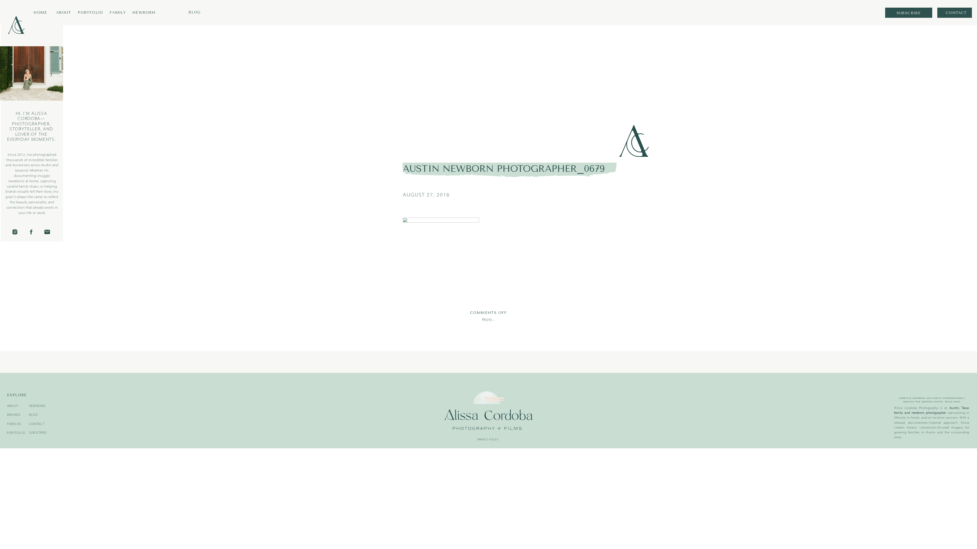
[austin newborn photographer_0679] (520, 88)
